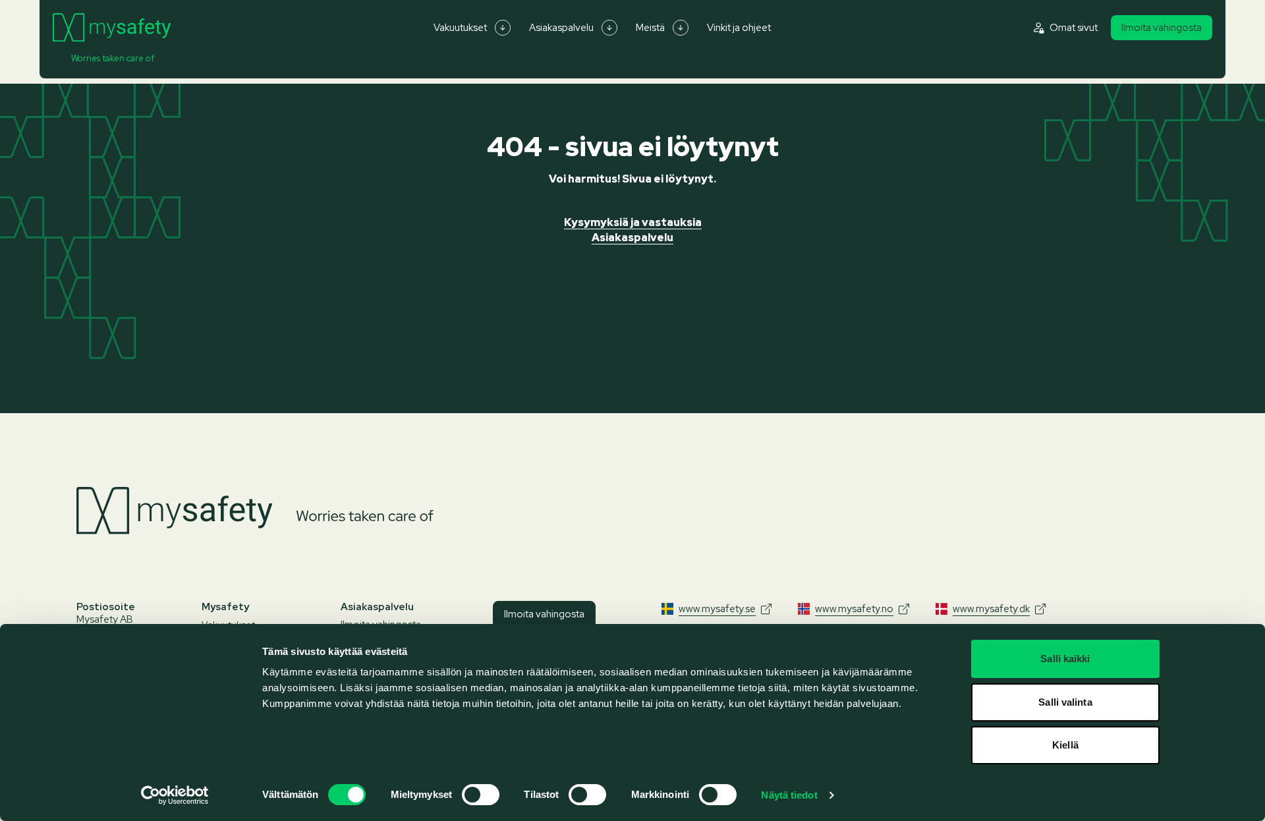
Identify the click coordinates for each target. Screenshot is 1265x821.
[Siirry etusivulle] (112, 27)
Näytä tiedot (789, 795)
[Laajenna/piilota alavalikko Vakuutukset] (502, 27)
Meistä (650, 27)
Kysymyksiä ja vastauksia (633, 222)
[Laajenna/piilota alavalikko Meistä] (680, 27)
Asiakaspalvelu (561, 27)
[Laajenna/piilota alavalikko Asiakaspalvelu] (609, 27)
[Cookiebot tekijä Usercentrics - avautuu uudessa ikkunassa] (175, 795)
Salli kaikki (1065, 658)
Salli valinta (1065, 702)
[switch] (480, 794)
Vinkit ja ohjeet (739, 27)
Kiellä (1065, 744)
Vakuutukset (460, 27)
